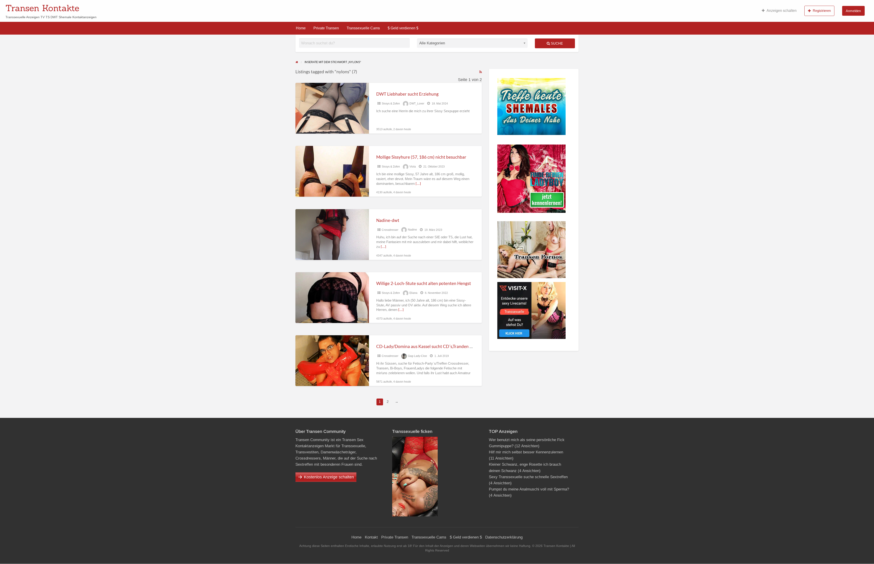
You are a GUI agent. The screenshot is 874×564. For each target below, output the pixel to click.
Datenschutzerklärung (504, 537)
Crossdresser (390, 229)
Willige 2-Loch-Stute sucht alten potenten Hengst (423, 283)
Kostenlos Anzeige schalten (329, 477)
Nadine (412, 229)
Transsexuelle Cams (363, 28)
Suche (556, 43)
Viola (412, 166)
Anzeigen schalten (782, 11)
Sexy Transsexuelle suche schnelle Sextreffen (528, 477)
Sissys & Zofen (391, 103)
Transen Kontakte (42, 8)
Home (301, 28)
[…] (418, 183)
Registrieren (822, 11)
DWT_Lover (416, 103)
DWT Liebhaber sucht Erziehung (407, 94)
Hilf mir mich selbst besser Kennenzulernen (526, 452)
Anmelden (853, 11)
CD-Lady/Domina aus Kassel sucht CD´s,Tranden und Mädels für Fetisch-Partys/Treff (457, 346)
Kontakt (371, 537)
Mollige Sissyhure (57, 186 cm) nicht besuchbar (421, 157)
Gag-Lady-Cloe (417, 356)
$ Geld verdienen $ (403, 28)
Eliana (413, 293)
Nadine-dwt (387, 220)
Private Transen (326, 28)
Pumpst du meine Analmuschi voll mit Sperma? (529, 489)
